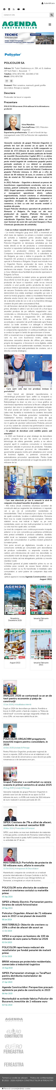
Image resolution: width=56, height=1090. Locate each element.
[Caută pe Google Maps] (29, 71)
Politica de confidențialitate (41, 1078)
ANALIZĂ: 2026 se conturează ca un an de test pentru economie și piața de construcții (27, 698)
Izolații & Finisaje (22, 747)
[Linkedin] (9, 9)
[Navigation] (51, 24)
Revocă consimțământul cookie (16, 1088)
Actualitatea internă (22, 704)
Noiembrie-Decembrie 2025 (15, 619)
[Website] (11, 81)
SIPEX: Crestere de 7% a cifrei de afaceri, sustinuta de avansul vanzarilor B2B (27, 824)
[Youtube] (19, 9)
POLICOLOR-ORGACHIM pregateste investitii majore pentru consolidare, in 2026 (25, 741)
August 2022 (15, 663)
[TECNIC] (29, 38)
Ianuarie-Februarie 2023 (41, 619)
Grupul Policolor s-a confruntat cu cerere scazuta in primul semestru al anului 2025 (27, 783)
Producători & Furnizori (25, 828)
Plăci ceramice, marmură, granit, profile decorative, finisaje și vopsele (25, 86)
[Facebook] (4, 9)
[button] (48, 3)
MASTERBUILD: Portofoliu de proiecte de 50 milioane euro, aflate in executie (27, 864)
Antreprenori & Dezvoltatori (26, 868)
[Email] (7, 81)
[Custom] (14, 9)
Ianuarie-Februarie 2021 (41, 664)
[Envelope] (24, 9)
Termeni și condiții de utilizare (15, 1078)
